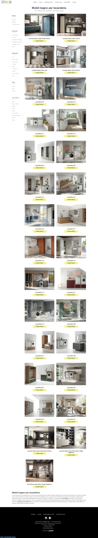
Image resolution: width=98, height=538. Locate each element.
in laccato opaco (15, 61)
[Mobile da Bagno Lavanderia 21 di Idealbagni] (71, 183)
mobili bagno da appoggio (17, 39)
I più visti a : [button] (16, 97)
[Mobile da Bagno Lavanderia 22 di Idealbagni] (39, 183)
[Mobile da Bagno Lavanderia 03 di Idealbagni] (71, 374)
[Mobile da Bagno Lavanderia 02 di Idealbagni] (39, 406)
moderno (13, 90)
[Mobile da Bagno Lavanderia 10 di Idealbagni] (39, 310)
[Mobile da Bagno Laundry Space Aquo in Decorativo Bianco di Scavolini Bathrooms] (39, 437)
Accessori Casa (58, 2)
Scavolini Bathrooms (16, 24)
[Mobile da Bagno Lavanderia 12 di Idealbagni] (71, 120)
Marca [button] (14, 16)
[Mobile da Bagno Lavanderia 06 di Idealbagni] (71, 342)
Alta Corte (14, 19)
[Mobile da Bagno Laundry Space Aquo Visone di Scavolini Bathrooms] (71, 25)
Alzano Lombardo (15, 103)
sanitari (13, 46)
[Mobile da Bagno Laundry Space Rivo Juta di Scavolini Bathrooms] (39, 57)
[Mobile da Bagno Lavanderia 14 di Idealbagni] (39, 279)
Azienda (35, 2)
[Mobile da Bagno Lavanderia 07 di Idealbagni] (39, 342)
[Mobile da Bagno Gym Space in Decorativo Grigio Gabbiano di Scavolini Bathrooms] (39, 471)
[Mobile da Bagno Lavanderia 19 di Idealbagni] (71, 88)
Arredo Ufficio (67, 2)
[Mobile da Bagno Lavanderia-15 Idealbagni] (71, 247)
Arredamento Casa (48, 2)
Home (35, 10)
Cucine (40, 2)
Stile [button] (13, 82)
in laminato (14, 64)
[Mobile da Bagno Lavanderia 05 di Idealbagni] (71, 152)
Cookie (5, 537)
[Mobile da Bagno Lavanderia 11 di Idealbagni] (71, 279)
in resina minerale (15, 73)
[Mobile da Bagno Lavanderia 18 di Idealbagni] (39, 215)
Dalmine (13, 108)
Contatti (74, 2)
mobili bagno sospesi (16, 44)
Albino (13, 101)
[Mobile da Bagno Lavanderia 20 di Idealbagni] (39, 88)
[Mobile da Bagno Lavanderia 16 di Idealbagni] (39, 247)
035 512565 (49, 526)
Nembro (13, 110)
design (13, 88)
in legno (13, 66)
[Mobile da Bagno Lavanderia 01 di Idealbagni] (71, 406)
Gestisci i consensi (12, 537)
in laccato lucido (15, 59)
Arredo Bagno (49, 10)
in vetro (13, 75)
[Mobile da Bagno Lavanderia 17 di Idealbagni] (71, 215)
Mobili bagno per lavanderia (58, 10)
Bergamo (13, 106)
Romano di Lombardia (16, 115)
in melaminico (14, 68)
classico (13, 86)
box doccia (14, 37)
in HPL (13, 57)
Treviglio (13, 120)
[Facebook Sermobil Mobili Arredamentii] (50, 518)
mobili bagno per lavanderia (17, 41)
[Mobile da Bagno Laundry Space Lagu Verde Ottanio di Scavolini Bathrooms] (39, 25)
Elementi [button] (14, 31)
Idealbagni (14, 22)
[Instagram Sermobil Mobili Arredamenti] (46, 518)
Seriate (13, 117)
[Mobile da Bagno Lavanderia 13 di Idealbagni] (39, 120)
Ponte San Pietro (15, 113)
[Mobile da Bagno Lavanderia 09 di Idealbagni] (39, 152)
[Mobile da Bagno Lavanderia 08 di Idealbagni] (71, 310)
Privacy (1, 537)
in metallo (14, 71)
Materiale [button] (15, 53)
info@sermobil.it (49, 528)
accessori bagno (15, 35)
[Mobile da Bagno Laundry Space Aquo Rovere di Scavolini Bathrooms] (71, 57)
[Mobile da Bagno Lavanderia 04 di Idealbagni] (39, 374)
